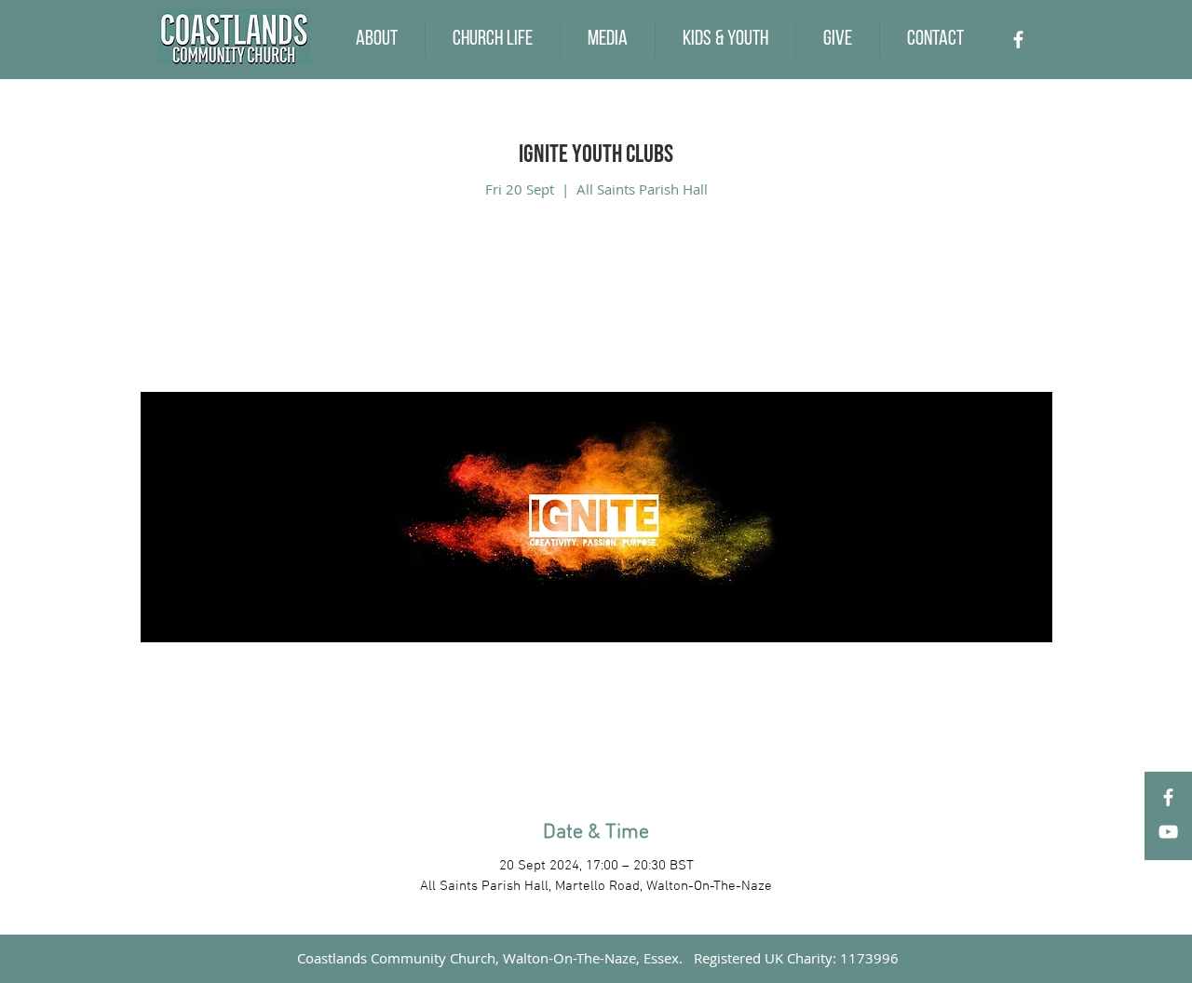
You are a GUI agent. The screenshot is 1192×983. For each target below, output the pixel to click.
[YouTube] (1168, 831)
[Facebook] (1018, 39)
